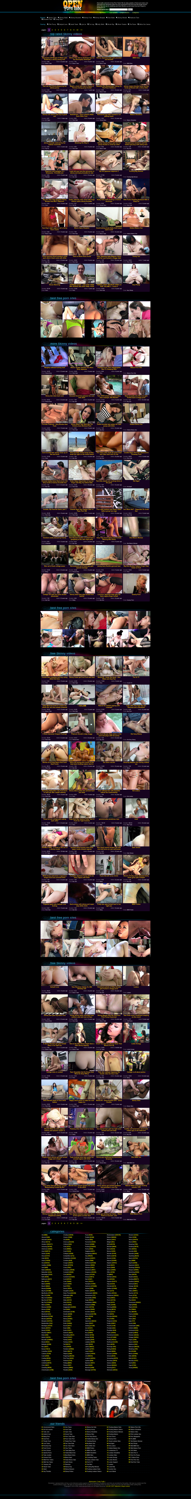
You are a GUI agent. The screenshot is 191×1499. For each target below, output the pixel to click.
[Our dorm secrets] (109, 761)
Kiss (86, 1332)
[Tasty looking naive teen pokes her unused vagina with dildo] (82, 1155)
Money (109, 1251)
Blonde (44, 1318)
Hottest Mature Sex (114, 1448)
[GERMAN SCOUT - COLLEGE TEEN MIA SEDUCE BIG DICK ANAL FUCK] (82, 283)
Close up (66, 1242)
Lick (86, 1356)
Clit (64, 1239)
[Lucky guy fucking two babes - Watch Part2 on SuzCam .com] (109, 1212)
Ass (43, 1263)
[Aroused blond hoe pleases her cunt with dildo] (82, 394)
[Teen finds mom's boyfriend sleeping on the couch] (136, 1014)
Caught (44, 1360)
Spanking (131, 1256)
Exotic (65, 1330)
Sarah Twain (74, 24)
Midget (109, 1242)
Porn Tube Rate (70, 1436)
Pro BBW (133, 1439)
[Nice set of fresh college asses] (54, 564)
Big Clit (44, 1295)
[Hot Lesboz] (136, 789)
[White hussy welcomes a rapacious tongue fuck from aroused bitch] (54, 874)
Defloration (66, 1295)
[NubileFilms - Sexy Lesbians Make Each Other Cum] (82, 113)
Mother (109, 1256)
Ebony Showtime (92, 1432)
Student (131, 1277)
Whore (131, 1353)
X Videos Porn (135, 1457)
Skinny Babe (63, 18)
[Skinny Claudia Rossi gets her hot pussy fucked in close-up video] (109, 141)
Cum (64, 1274)
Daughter (66, 1291)
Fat (64, 1344)
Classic (65, 1237)
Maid (86, 1365)
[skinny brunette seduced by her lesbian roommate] (54, 141)
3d (42, 1235)
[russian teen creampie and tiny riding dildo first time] (54, 676)
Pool (108, 1314)
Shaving (109, 1367)
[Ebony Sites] (136, 1099)
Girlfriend (88, 1263)
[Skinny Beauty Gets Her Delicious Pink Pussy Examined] (109, 1014)
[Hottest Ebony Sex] (136, 423)
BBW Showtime (91, 1453)
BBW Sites (90, 1455)
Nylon (108, 1270)
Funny (87, 1249)
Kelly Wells (100, 24)
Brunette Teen (47, 19)
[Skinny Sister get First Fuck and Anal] (82, 676)
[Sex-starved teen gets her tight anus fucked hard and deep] (109, 1127)
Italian (87, 1316)
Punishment (110, 1335)
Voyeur (131, 1342)
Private (109, 1325)
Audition (44, 1265)
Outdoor (109, 1288)
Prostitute (110, 1330)
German (87, 1258)
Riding (109, 1349)
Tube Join (46, 1432)
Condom (66, 1260)
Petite (108, 1305)
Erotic (65, 1323)
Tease (130, 1295)
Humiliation (88, 1302)
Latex (86, 1344)
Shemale (109, 1370)
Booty (43, 1330)
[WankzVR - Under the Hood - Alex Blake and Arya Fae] (109, 676)
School (109, 1356)
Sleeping (131, 1244)
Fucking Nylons (113, 1434)
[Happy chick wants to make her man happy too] (82, 1099)
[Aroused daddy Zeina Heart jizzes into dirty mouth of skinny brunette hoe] (54, 479)
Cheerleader (45, 1370)
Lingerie (87, 1358)
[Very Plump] (136, 283)
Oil (108, 1274)
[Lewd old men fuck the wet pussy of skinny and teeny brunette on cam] (82, 170)
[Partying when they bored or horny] (82, 1127)
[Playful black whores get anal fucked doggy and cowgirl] (54, 1155)
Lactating (88, 1339)
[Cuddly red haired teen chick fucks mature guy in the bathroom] (136, 1127)
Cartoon (44, 1353)
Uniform (131, 1328)
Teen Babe (111, 18)
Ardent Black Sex (70, 1453)
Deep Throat (67, 1293)
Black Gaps (68, 1457)
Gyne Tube (68, 1432)
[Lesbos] (136, 985)
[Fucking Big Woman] (136, 170)
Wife (130, 1356)
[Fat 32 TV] (136, 676)
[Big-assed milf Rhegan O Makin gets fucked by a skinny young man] (54, 56)
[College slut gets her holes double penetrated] (54, 593)
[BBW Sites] (136, 56)
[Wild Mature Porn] (136, 1212)
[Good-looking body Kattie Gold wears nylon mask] (109, 226)
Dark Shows (69, 1462)
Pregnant (109, 1321)
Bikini (43, 1305)
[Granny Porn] (136, 593)
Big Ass (44, 1291)
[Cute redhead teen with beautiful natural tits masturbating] (109, 789)
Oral (108, 1279)
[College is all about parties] (136, 1070)
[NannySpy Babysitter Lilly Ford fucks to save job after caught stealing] (54, 789)
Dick (64, 1298)
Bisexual (44, 1307)
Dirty (64, 1302)
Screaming (110, 1358)
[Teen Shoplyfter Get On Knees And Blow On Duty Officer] (82, 1070)
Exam (65, 1328)
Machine (87, 1363)
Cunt (64, 1279)
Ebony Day (68, 1467)
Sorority (131, 1251)
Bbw (43, 1281)
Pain (108, 1291)
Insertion (87, 1311)
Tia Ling (91, 24)
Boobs (43, 1328)
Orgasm (109, 1281)
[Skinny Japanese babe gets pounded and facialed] (109, 56)
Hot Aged (111, 1443)
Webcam (131, 1346)
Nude (108, 1265)
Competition (67, 1256)
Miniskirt (109, 1246)
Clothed (65, 1244)
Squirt (130, 1263)
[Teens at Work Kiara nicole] (82, 255)
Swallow (131, 1281)
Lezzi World (112, 1471)
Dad (64, 1286)
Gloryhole (88, 1270)
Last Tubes (46, 1443)
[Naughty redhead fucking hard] (54, 366)
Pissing (109, 1309)
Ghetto (87, 1260)
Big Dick (44, 1300)
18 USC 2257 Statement (113, 1486)
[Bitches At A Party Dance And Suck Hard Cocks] (54, 761)
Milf (108, 1244)
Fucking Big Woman (93, 1467)
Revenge (109, 1346)
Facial (65, 1337)
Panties (109, 1293)
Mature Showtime (136, 1429)
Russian (109, 1353)
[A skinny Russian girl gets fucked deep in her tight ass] (54, 1042)
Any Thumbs (47, 1471)
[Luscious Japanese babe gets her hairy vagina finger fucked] (109, 593)
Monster (109, 1253)
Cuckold (65, 1272)
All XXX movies (48, 1429)
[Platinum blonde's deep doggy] (82, 732)
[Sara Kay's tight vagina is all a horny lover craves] (54, 226)
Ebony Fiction (69, 1471)
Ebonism (68, 1464)
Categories (135, 12)
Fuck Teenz (112, 1436)
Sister (130, 1237)
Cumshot (66, 1277)
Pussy (109, 1337)
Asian (43, 1260)
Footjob (87, 1237)
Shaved (109, 1365)
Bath (43, 1277)
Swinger (131, 1286)
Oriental (109, 1286)
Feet (64, 1346)
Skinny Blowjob (100, 18)
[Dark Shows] (136, 846)
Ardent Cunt (47, 1434)
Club (64, 1246)
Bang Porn (46, 1436)
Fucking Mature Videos (116, 1429)
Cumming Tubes (92, 1457)
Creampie (66, 1270)
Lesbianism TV (113, 1450)
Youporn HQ (47, 1464)
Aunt (43, 1267)
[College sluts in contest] (54, 1070)
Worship (131, 1360)
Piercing (109, 1307)
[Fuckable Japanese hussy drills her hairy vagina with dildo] (82, 874)
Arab (43, 1258)
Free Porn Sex (135, 1460)
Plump (109, 1311)
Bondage (44, 1325)
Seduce (109, 1363)
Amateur (44, 1244)
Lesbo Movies (113, 1460)
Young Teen (59, 19)
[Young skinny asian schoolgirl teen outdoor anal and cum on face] (82, 1014)
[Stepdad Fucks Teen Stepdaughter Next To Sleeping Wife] (109, 366)
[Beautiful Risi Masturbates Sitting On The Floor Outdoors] (109, 84)
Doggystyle (66, 1307)
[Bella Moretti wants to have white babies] (54, 1099)
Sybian (131, 1288)
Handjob (87, 1284)
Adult (45, 1469)
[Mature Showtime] (136, 113)
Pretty (108, 1323)
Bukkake (44, 1344)
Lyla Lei (83, 24)
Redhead (110, 1342)
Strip (130, 1274)
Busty (43, 1349)
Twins (130, 1318)
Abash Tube (47, 1467)
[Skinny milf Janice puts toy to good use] (54, 113)
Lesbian (87, 1353)
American (44, 1249)
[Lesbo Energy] (136, 1042)
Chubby (65, 1235)
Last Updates (113, 12)
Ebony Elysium (69, 1469)
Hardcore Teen (134, 18)
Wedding (131, 1349)
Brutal (43, 1342)
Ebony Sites (90, 1434)
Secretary (110, 1360)
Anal (43, 1251)
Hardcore (88, 1286)
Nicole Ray (110, 24)
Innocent (87, 1309)
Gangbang (88, 1253)
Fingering (66, 1356)
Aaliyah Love (63, 24)
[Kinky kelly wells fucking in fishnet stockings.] (109, 198)
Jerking (87, 1325)
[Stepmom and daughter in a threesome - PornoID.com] (54, 170)
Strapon (131, 1270)
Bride (43, 1335)
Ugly (130, 1321)
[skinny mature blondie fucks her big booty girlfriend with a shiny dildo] (136, 84)
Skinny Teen (52, 18)
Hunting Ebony (91, 1441)
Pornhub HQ (47, 1446)
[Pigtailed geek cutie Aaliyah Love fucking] (54, 902)
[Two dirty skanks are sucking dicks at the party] (109, 479)
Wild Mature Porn (136, 1448)
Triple (130, 1316)
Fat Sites (89, 1464)
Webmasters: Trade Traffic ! (97, 1481)
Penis (108, 1300)
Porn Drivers (47, 1450)
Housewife (88, 1298)
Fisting (65, 1363)
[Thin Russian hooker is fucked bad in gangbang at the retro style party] (82, 536)
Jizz (86, 1328)
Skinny (131, 1239)
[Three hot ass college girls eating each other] (54, 817)
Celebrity (44, 1363)
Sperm (131, 1258)
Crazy (65, 1267)
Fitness (65, 1365)
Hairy (86, 1281)
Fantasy (65, 1342)
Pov (108, 1318)
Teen (130, 1298)
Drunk (65, 1316)
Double (65, 1314)
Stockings (132, 1267)
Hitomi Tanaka (121, 24)
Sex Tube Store (69, 1446)
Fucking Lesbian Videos (94, 1471)
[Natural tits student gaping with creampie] (109, 704)
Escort (65, 1325)
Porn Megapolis (135, 1436)
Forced (87, 1239)
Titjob (130, 1307)
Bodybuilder (45, 1323)
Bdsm (43, 1284)
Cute (64, 1281)
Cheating (44, 1367)
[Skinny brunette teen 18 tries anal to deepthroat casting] (54, 1212)
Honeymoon (89, 1295)
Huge (86, 1300)
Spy (130, 1260)
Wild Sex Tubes (48, 1462)
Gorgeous (88, 1272)
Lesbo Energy (113, 1457)
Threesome (132, 1302)
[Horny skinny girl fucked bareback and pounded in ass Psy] (109, 1184)
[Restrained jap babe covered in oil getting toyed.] (109, 113)
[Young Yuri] (136, 255)
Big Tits (44, 1302)
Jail (86, 1318)
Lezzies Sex (112, 1469)
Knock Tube (68, 1434)
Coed (65, 1251)
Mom (108, 1249)
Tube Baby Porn (70, 1450)
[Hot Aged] (136, 479)
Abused (44, 1237)
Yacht (130, 1363)
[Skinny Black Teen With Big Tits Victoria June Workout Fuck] (82, 423)
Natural (109, 1260)
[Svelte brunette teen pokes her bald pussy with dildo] (109, 423)
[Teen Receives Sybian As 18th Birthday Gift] (82, 985)
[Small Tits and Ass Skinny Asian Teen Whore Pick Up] (109, 1042)
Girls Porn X (134, 1453)
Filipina (65, 1353)
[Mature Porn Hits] (136, 366)
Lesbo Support (113, 1462)
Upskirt (131, 1332)
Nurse (109, 1267)
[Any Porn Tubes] (62, 16)
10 (77, 30)
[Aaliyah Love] (54, 985)
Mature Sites (134, 1432)
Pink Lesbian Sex (136, 1434)
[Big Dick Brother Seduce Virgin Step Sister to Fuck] (136, 564)
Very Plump (134, 1443)
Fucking (87, 1246)
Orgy (108, 1284)
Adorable (44, 1239)
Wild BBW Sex (135, 1446)
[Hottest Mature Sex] (136, 226)
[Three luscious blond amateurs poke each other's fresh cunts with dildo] (54, 255)
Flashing (66, 1367)
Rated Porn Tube (70, 1441)
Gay (86, 1256)
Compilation (67, 1258)
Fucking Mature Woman (116, 1432)
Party (108, 1298)
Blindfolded (45, 1316)
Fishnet (65, 1360)
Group (87, 1277)
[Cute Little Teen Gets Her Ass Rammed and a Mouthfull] (136, 704)
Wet (130, 1351)
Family (65, 1339)
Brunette (44, 1339)
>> (81, 30)
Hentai (87, 1288)
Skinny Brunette (76, 18)
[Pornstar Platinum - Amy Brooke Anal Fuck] (54, 423)
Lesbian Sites (113, 1455)
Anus (43, 1256)
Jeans (87, 1323)
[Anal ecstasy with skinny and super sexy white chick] (82, 902)
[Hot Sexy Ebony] (136, 732)
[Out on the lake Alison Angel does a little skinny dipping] (82, 1042)
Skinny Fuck (88, 18)
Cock (64, 1249)
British (43, 1337)
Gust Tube (68, 1429)
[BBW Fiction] (136, 902)
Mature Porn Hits (136, 1427)
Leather (87, 1349)
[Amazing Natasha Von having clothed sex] (136, 761)
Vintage (131, 1337)
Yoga (130, 1365)
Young (131, 1367)
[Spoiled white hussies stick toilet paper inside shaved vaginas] (82, 846)
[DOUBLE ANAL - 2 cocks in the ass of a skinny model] (54, 846)
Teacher (131, 1293)
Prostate (109, 1328)
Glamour (87, 1265)
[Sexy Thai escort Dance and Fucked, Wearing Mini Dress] (109, 536)
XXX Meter (134, 1450)
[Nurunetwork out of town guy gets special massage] (82, 564)
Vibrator (131, 1335)
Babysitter (45, 1272)
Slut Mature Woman (136, 1441)
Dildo (65, 1300)
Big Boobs (45, 1293)
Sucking (131, 1279)
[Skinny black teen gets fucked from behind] (82, 593)
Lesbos (111, 1464)
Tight (130, 1305)
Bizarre (44, 1309)
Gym (86, 1279)
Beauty (44, 1288)
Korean (87, 1337)
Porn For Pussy (135, 1455)
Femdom (66, 1349)
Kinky (86, 1330)
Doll (64, 1309)
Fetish (65, 1351)
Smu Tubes (68, 1448)
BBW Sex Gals (91, 1450)
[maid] (136, 817)
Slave (130, 1242)
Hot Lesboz (112, 1446)
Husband (88, 1305)
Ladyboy (87, 1342)
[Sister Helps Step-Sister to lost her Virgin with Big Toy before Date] (82, 479)
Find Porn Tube (135, 1462)
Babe (43, 1270)
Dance (65, 1288)
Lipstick (87, 1360)
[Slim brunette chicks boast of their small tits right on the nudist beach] (82, 451)
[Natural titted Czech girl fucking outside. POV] (136, 1184)
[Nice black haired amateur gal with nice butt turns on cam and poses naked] (109, 846)
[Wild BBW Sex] (136, 1155)
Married (87, 1367)
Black (43, 1311)
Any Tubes (68, 1427)
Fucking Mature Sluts (115, 1427)
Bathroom (44, 1279)
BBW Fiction (90, 1448)
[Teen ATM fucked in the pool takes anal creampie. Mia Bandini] (109, 394)
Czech (65, 1284)
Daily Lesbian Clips (93, 1460)
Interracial (88, 1314)
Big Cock (44, 1298)
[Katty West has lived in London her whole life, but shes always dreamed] (54, 704)
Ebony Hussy (91, 1429)
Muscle (109, 1258)
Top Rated (102, 12)
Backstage (45, 1274)
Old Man (109, 1277)
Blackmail (44, 1314)
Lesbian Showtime (114, 1453)
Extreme (65, 1332)
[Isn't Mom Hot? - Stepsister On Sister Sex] (136, 508)
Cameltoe (44, 1351)
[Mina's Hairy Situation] (82, 226)
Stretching (132, 1272)
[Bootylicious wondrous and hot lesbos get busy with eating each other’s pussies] (136, 141)
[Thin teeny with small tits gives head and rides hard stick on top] (109, 451)
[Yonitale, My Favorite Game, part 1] (54, 508)
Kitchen (87, 1335)
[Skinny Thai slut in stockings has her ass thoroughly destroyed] (82, 56)
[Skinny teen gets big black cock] (54, 1014)
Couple (65, 1265)
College (65, 1253)
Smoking (131, 1246)
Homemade (88, 1293)
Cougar (65, 1263)
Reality (109, 1339)
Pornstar (109, 1316)
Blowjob (44, 1321)
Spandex (131, 1253)
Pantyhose (110, 1295)
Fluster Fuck (47, 1441)
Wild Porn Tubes (48, 1460)
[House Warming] (54, 283)
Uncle (130, 1323)
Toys (130, 1311)
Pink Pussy (52, 24)
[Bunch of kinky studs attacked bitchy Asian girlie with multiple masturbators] (136, 874)
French (87, 1244)
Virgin (130, 1339)
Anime (43, 1253)
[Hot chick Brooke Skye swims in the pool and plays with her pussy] (109, 732)
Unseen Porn (47, 1457)
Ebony (65, 1318)
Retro (108, 1344)
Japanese (88, 1321)
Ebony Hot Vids (91, 1427)
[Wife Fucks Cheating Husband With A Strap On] (136, 198)
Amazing (44, 1246)
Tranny (131, 1314)
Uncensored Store (48, 1427)
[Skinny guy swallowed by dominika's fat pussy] (109, 1155)
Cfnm (43, 1365)
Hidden (87, 1291)
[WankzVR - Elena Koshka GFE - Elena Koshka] (109, 1099)
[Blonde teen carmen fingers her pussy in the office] (82, 1184)
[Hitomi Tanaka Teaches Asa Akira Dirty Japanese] (82, 366)
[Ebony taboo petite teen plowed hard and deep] (82, 789)
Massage (88, 1370)
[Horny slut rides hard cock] (54, 394)
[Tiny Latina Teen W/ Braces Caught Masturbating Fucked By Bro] (54, 1184)
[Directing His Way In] (82, 141)
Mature (109, 1237)
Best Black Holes (70, 1455)
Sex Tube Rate (69, 1443)
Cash (43, 1356)
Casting (44, 1358)
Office (108, 1272)
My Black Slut (91, 1443)
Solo (130, 1249)
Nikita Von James (144, 24)
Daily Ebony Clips (70, 1460)
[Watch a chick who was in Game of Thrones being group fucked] (82, 84)
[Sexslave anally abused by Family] (54, 536)
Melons (109, 1239)
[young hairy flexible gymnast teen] (109, 564)
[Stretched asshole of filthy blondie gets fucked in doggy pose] (109, 985)
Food (86, 1235)
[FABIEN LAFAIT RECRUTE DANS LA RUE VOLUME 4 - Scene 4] (109, 283)
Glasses (87, 1267)
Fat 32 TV (90, 1462)
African (44, 1242)
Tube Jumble (47, 1455)
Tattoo (130, 1291)
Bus (43, 1346)
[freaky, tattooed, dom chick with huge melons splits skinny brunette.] (82, 198)
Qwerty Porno (47, 1453)
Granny (87, 1274)
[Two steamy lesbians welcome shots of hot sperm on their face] (82, 1212)
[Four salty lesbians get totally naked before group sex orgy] (109, 508)
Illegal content (125, 1486)
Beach (43, 1286)
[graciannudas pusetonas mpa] (109, 817)
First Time (66, 1358)
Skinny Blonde (122, 18)
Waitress (131, 1344)
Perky (108, 1302)
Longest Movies (124, 12)
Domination (66, 1311)
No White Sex (91, 1446)
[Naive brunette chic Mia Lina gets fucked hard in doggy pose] (136, 394)
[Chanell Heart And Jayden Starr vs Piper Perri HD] (82, 508)
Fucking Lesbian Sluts (93, 1469)
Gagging (87, 1251)
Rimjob (109, 1351)
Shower (131, 1235)
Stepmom (131, 1265)
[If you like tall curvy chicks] (109, 874)
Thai (130, 1300)
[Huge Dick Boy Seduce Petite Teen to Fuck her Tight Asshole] (82, 817)
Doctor (65, 1305)
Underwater (132, 1325)
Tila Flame (132, 24)
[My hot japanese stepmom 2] (109, 170)
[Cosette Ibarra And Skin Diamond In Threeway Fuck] (136, 451)
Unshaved (132, 1330)
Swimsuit (131, 1284)
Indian (87, 1307)
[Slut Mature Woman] (136, 536)
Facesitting (66, 1335)
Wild (130, 1358)
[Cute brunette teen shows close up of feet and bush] (54, 451)
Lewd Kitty (112, 1467)
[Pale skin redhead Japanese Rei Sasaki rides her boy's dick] (109, 1070)
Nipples (109, 1263)
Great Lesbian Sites (115, 1441)
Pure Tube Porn (70, 1439)
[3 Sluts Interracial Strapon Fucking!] (54, 732)
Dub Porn (46, 1439)
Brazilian (44, 1332)
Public (109, 1332)
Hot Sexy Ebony (92, 1436)
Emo (64, 1321)
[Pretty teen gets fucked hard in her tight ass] (109, 902)
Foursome (88, 1242)
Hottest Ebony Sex (92, 1439)
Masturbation (111, 1235)
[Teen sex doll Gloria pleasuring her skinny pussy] (54, 84)
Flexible (65, 1370)
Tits (130, 1309)
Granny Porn (112, 1439)
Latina (87, 1346)
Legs (86, 1351)
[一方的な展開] (82, 704)
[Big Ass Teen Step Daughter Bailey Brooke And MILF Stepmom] (54, 198)
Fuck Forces (47, 1448)
